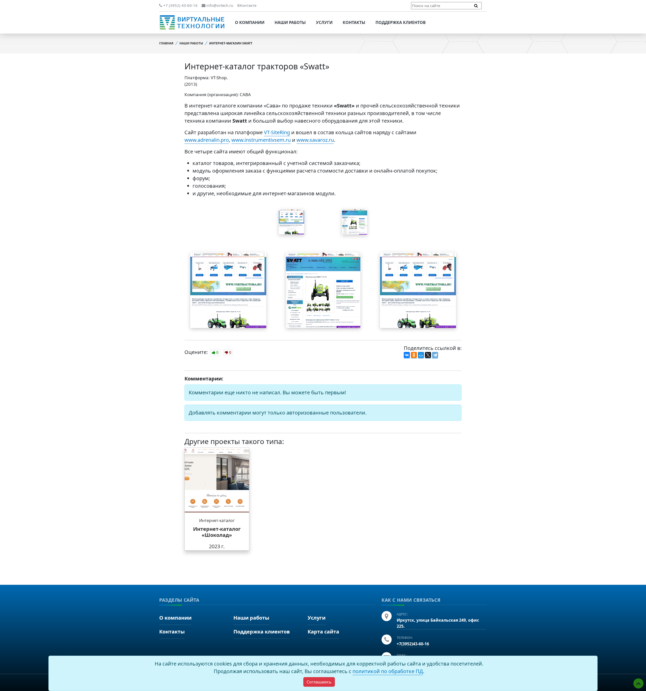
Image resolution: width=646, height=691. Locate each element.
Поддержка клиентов (400, 22)
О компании (249, 22)
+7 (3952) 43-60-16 (180, 5)
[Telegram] (435, 355)
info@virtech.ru (219, 5)
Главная (166, 43)
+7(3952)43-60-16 (413, 644)
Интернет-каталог (217, 520)
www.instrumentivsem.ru (261, 139)
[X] (428, 355)
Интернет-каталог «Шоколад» (217, 532)
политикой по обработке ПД (388, 671)
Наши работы (290, 22)
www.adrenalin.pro (206, 139)
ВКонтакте (246, 5)
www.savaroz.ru (315, 139)
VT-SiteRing (277, 132)
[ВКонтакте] (407, 355)
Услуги (324, 22)
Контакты (354, 22)
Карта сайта (323, 631)
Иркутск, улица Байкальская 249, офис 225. (438, 623)
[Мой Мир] (421, 355)
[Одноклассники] (414, 355)
